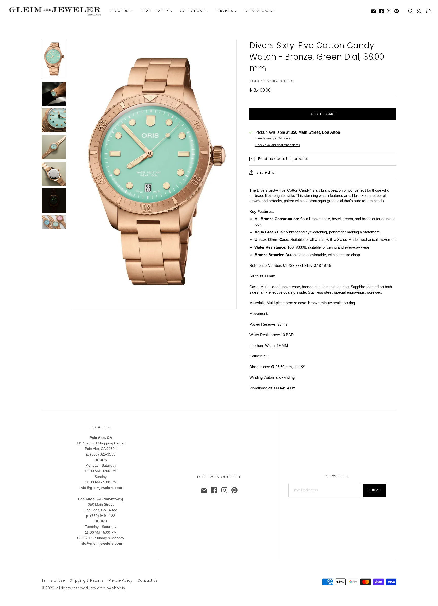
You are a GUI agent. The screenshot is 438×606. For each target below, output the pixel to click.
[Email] (373, 11)
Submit (374, 490)
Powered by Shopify (107, 588)
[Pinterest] (396, 11)
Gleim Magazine (259, 10)
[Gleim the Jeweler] (54, 11)
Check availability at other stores (277, 145)
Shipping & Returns (87, 580)
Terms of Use (53, 580)
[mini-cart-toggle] (429, 11)
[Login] (419, 11)
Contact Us (147, 580)
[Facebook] (381, 11)
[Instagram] (389, 11)
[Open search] (410, 11)
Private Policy (120, 580)
